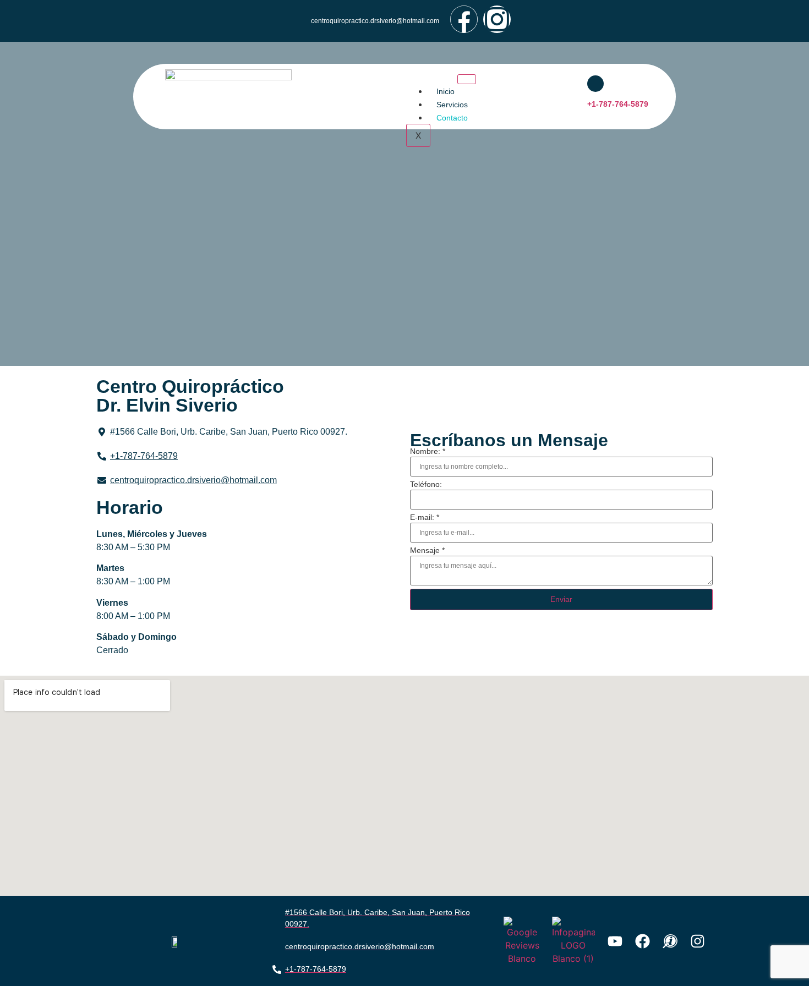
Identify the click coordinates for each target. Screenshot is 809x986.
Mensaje (427, 550)
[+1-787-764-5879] (595, 83)
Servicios (452, 104)
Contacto (452, 117)
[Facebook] (464, 19)
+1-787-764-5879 (617, 104)
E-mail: (424, 517)
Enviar (561, 599)
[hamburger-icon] (466, 79)
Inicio (445, 91)
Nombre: (427, 451)
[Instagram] (497, 19)
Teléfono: (426, 484)
